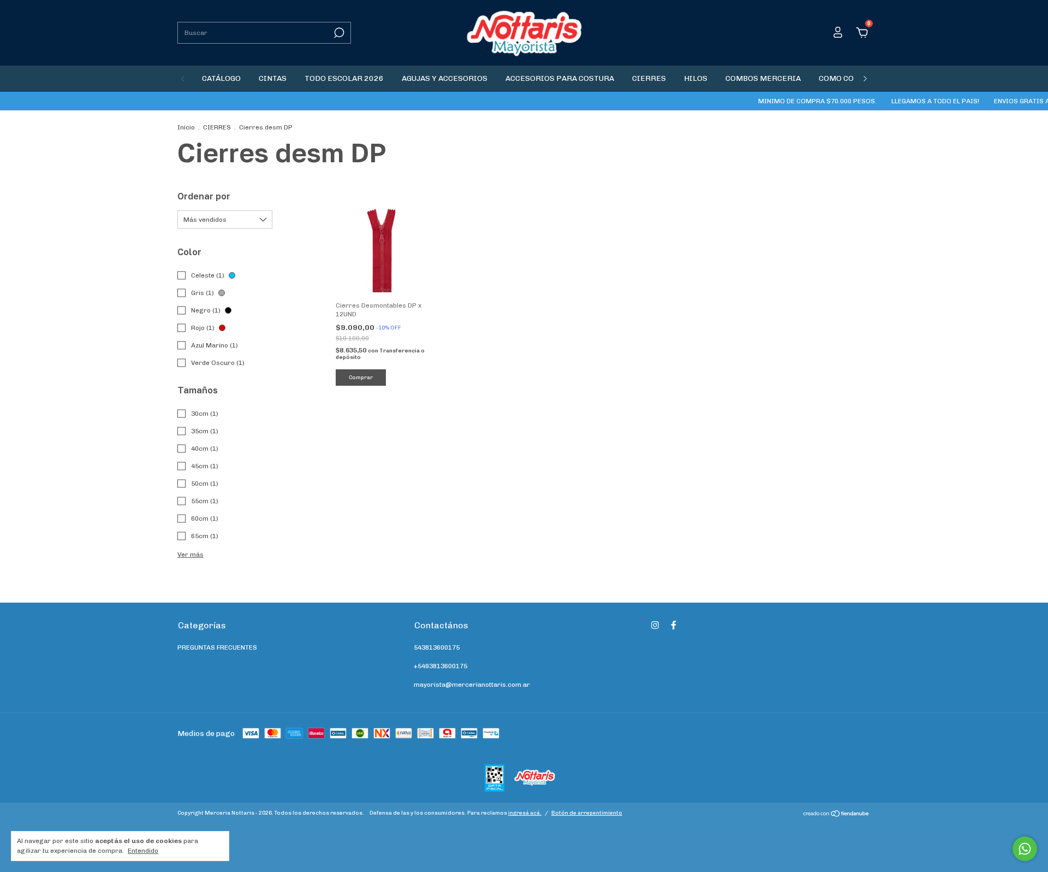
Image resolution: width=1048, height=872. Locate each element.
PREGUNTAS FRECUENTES (217, 647)
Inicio (186, 127)
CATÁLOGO (221, 78)
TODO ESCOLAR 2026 (344, 78)
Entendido (143, 851)
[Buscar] (338, 33)
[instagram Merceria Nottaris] (655, 625)
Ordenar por (203, 196)
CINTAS (273, 78)
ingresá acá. (524, 813)
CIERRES (649, 78)
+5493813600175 (440, 666)
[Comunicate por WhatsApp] (1025, 848)
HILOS (695, 78)
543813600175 (437, 647)
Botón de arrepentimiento (586, 813)
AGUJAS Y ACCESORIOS (444, 78)
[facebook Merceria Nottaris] (673, 625)
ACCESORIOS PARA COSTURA (559, 78)
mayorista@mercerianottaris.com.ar (472, 684)
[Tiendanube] (836, 815)
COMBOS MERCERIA (763, 78)
